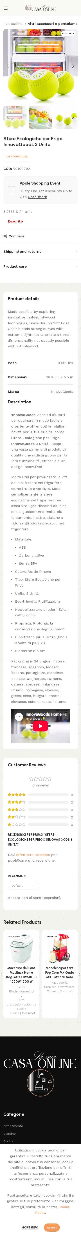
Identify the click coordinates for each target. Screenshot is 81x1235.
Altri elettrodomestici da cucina (21, 1004)
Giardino (9, 1133)
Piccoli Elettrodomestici (21, 989)
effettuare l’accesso (33, 855)
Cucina (8, 1141)
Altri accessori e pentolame (53, 23)
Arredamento (13, 1126)
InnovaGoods (17, 156)
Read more (37, 197)
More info (29, 1227)
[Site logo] (40, 8)
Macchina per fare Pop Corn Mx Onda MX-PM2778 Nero (59, 972)
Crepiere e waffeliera (59, 987)
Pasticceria (59, 982)
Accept (52, 1227)
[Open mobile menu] (5, 8)
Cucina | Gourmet (22, 1013)
